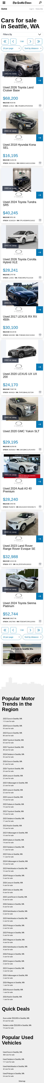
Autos (4, 8)
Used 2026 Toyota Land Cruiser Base (18, 89)
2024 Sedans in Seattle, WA (13, 755)
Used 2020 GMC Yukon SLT (21, 431)
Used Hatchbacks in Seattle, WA (15, 1067)
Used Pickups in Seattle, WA (13, 1075)
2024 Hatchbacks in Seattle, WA (15, 912)
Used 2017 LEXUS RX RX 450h (20, 318)
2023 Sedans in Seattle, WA (13, 848)
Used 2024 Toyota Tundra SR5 (19, 203)
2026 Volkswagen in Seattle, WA (15, 976)
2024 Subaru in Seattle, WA (13, 841)
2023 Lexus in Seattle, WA (13, 791)
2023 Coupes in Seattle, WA (13, 969)
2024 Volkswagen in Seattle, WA (15, 862)
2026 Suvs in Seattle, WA (12, 762)
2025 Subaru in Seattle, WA (13, 805)
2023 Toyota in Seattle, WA (13, 812)
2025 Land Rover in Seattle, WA (15, 898)
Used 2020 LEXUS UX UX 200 (20, 375)
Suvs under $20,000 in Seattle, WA (16, 1019)
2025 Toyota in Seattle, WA (13, 748)
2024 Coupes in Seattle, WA (13, 962)
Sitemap (22, 1081)
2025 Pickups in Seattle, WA (13, 934)
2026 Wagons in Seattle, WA (14, 984)
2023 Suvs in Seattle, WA (12, 734)
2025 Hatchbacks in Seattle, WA (15, 919)
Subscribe (39, 9)
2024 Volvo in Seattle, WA (13, 891)
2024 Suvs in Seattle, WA (12, 727)
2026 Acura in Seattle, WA (13, 991)
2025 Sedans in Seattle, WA (13, 820)
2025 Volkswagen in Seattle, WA (15, 784)
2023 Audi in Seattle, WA (12, 827)
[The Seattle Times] (22, 2)
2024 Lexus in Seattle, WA (13, 777)
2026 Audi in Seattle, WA (12, 998)
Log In (31, 9)
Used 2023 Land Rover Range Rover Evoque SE (19, 547)
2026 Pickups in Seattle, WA (13, 955)
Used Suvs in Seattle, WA (12, 1053)
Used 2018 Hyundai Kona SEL (19, 146)
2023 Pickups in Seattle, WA (13, 927)
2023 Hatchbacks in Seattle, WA (15, 869)
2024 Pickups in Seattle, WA (13, 877)
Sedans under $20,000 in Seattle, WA (17, 1026)
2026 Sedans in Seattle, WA (13, 905)
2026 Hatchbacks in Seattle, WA (15, 948)
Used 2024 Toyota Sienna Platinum (19, 605)
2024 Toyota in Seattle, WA (13, 741)
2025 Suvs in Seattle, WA (12, 720)
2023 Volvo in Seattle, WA (13, 855)
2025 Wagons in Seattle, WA (14, 941)
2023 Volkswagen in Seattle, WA (15, 834)
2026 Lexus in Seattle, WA (13, 884)
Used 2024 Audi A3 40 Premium (17, 490)
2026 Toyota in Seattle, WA (13, 770)
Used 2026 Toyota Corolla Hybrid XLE (19, 261)
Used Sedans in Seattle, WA (13, 1060)
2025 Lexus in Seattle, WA (13, 798)
